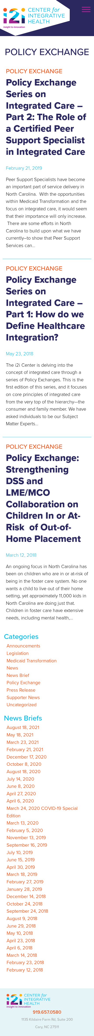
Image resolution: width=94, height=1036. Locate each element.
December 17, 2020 (27, 757)
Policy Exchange (23, 682)
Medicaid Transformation (32, 661)
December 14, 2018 (26, 896)
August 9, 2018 (22, 918)
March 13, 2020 (22, 823)
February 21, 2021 (25, 749)
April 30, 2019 (21, 867)
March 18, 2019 (22, 874)
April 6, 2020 (20, 801)
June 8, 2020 (21, 786)
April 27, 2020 (21, 794)
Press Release (21, 690)
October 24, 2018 (25, 904)
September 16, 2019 (27, 845)
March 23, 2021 (22, 742)
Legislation (18, 653)
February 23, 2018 (25, 962)
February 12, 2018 (25, 970)
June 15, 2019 (21, 860)
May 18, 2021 (20, 735)
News (12, 668)
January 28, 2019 (24, 889)
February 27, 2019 (25, 882)
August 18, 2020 (23, 771)
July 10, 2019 (20, 852)
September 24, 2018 (27, 911)
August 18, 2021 (23, 727)
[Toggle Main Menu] (85, 10)
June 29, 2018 (21, 926)
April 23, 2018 (21, 941)
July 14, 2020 (20, 779)
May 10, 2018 (20, 933)
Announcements (23, 646)
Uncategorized (22, 705)
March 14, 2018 (22, 955)
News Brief (18, 675)
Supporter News (23, 697)
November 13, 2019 (26, 838)
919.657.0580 (47, 1012)
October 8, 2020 (24, 764)
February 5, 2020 (25, 830)
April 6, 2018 (20, 948)
